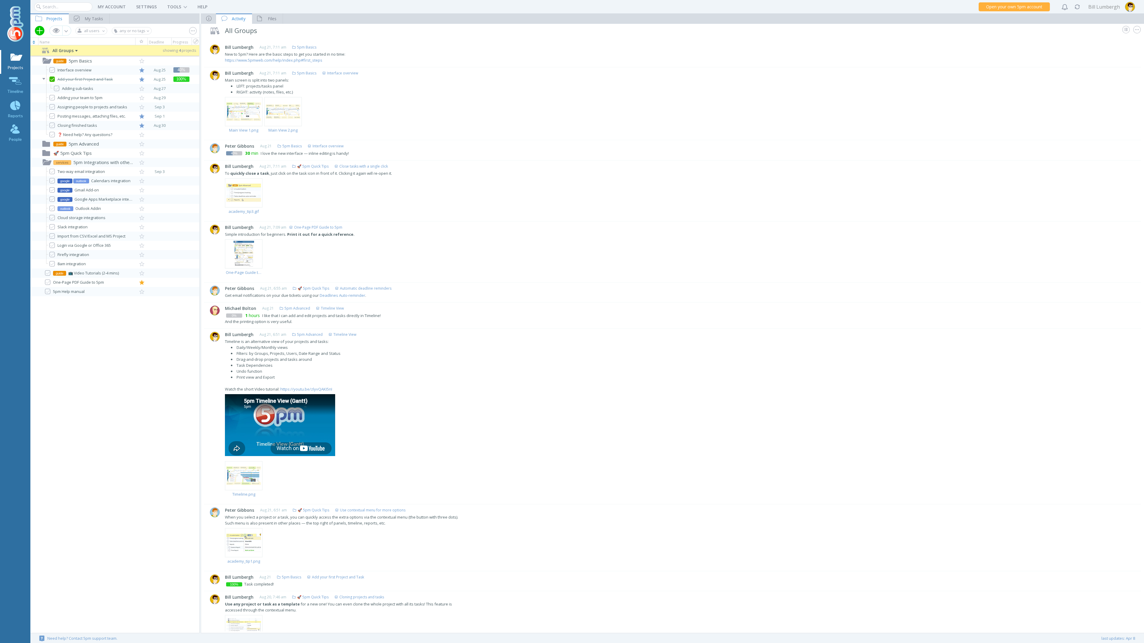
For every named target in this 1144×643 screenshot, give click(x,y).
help (202, 7)
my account (112, 7)
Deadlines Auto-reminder (342, 295)
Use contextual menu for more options (372, 510)
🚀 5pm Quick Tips (313, 166)
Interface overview (342, 73)
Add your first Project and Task (338, 577)
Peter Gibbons (239, 146)
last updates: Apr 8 (1118, 638)
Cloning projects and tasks (361, 597)
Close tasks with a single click (363, 166)
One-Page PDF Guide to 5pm (318, 227)
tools (174, 7)
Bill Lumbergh (239, 47)
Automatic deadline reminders (365, 288)
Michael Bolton (240, 308)
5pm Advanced (297, 308)
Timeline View (332, 308)
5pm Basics (306, 47)
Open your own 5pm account (1014, 7)
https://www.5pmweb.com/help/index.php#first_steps (273, 60)
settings (146, 7)
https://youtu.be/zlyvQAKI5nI (306, 389)
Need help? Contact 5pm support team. (79, 638)
